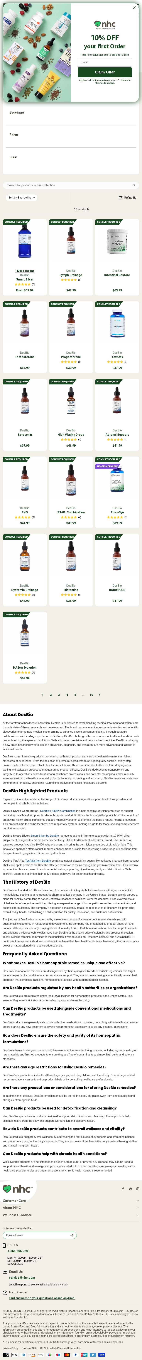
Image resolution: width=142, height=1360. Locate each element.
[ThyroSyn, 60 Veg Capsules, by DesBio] (117, 478)
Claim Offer (105, 72)
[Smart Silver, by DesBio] (25, 241)
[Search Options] (135, 185)
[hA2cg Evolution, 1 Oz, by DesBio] (25, 634)
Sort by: (20, 197)
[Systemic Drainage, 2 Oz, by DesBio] (25, 556)
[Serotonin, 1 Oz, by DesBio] (25, 401)
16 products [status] (81, 209)
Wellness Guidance (17, 1215)
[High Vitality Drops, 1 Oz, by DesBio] (71, 401)
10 (91, 695)
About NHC (12, 1208)
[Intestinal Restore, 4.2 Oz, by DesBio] (117, 241)
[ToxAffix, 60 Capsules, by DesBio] (117, 323)
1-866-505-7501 (18, 1251)
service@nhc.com (22, 1277)
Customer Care (14, 1201)
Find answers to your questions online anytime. (42, 1298)
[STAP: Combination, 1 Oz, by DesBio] (71, 478)
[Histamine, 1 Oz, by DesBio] (71, 556)
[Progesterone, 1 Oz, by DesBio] (71, 323)
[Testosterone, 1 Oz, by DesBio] (25, 323)
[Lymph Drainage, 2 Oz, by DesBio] (71, 241)
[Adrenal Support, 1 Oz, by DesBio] (117, 401)
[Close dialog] (134, 8)
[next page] (99, 695)
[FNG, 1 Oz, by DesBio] (25, 478)
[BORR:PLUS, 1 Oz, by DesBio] (117, 556)
